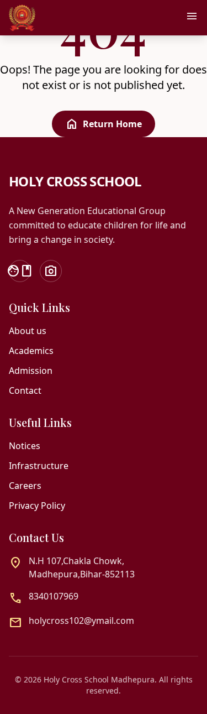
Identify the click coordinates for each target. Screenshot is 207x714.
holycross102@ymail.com (81, 620)
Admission (30, 370)
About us (27, 331)
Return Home (103, 124)
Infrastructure (38, 466)
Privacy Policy (37, 505)
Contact (25, 390)
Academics (31, 351)
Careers (25, 486)
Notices (24, 446)
